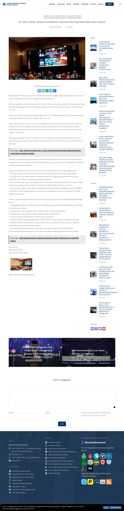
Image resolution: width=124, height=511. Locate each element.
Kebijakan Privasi (115, 507)
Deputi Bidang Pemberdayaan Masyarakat (62, 452)
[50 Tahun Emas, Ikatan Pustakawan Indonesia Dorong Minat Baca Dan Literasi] (21, 272)
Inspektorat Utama (54, 445)
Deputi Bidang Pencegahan (57, 448)
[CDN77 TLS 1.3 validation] (84, 462)
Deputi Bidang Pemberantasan (58, 455)
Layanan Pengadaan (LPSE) (21, 471)
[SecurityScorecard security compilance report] (93, 442)
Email (47, 413)
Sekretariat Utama (74, 17)
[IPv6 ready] (84, 456)
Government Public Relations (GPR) (23, 490)
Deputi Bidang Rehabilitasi (57, 458)
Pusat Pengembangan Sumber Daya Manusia (63, 467)
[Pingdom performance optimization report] (90, 482)
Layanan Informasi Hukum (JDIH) (23, 477)
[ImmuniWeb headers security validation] (84, 468)
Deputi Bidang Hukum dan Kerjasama (60, 461)
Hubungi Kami (16, 461)
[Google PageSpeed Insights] (102, 482)
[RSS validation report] (109, 482)
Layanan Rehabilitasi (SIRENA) (22, 483)
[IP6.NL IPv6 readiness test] (90, 456)
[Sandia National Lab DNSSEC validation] (109, 456)
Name (11, 413)
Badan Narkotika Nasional (18, 445)
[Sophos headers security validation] (109, 462)
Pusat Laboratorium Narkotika (58, 470)
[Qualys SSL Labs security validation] (102, 462)
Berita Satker (60, 17)
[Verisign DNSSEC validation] (102, 456)
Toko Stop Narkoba (18, 493)
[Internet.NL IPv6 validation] (96, 456)
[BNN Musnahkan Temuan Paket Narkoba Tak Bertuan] (88, 352)
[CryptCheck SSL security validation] (96, 462)
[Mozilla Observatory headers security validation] (90, 468)
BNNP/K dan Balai (54, 473)
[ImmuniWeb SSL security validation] (90, 462)
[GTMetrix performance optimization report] (84, 482)
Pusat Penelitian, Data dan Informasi (60, 464)
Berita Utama (49, 17)
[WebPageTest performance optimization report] (96, 482)
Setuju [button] (106, 507)
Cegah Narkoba (17, 480)
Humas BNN (57, 27)
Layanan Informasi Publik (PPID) (22, 474)
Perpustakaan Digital (19, 486)
